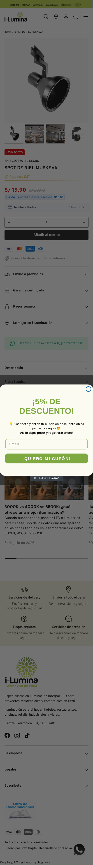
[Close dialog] (88, 388)
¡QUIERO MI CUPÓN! (46, 458)
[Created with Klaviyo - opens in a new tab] (46, 478)
